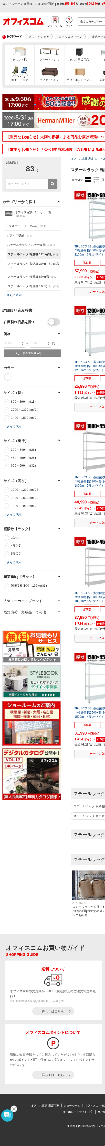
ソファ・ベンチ (49, 79)
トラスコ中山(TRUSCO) (26, 226)
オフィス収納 (19, 235)
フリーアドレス (49, 59)
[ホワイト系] (7, 377)
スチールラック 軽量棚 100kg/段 (33, 286)
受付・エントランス (79, 79)
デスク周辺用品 (79, 59)
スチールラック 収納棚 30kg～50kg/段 (34, 265)
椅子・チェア (19, 79)
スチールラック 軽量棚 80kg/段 (32, 276)
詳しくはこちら (53, 1011)
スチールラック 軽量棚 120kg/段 (33, 254)
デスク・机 (20, 59)
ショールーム (71, 1105)
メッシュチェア (39, 37)
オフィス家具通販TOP (45, 1105)
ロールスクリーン (70, 37)
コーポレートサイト (75, 1111)
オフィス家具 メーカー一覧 (33, 214)
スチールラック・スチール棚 (31, 244)
